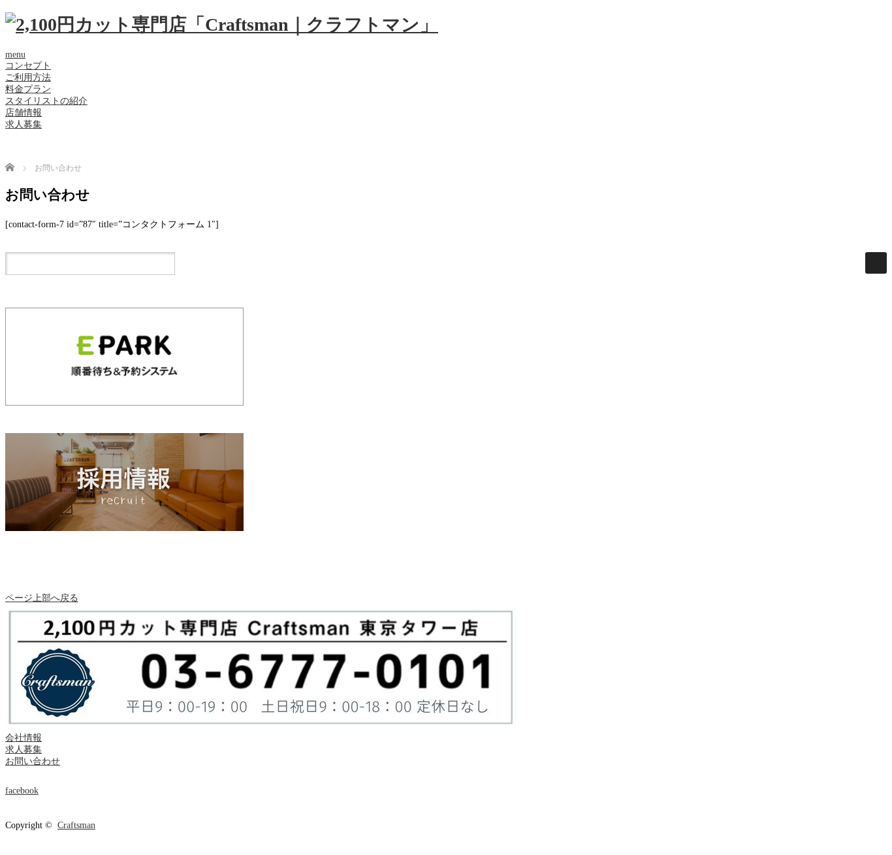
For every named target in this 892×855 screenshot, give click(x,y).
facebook (22, 791)
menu (15, 54)
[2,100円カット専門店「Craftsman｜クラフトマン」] (221, 24)
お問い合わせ (32, 761)
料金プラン (28, 89)
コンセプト (28, 66)
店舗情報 (23, 113)
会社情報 (23, 738)
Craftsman (76, 825)
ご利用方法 (28, 77)
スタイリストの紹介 (46, 101)
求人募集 (23, 124)
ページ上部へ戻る (41, 598)
